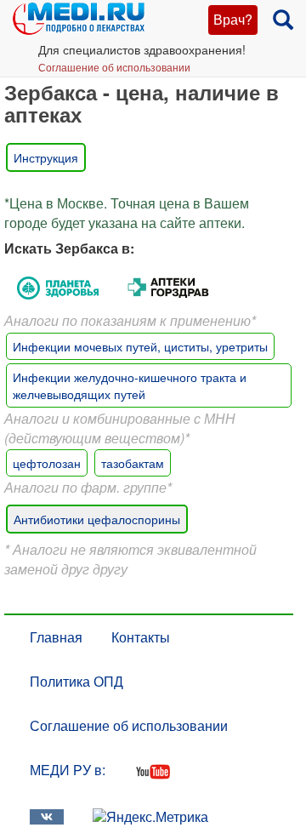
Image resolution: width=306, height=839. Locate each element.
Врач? (232, 19)
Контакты (140, 637)
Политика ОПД (76, 681)
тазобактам (132, 462)
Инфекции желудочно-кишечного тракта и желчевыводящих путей (129, 385)
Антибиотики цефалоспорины (97, 519)
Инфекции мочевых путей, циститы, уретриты (140, 346)
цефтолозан (47, 462)
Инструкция (46, 157)
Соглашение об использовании (114, 67)
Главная (56, 637)
